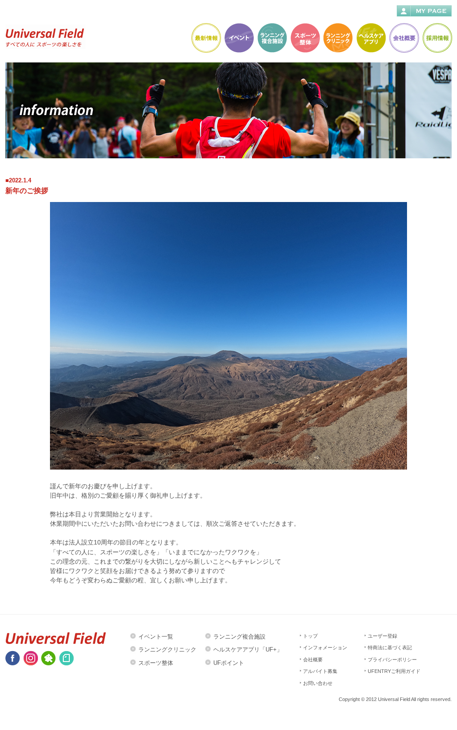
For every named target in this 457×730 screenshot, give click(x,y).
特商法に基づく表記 (390, 647)
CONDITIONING (304, 37)
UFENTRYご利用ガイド (394, 671)
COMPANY (403, 37)
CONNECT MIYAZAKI (271, 37)
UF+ (370, 37)
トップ (310, 636)
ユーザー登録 (382, 636)
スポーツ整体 (155, 663)
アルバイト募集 (320, 671)
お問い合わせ (317, 683)
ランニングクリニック (167, 649)
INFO (205, 37)
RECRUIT (436, 37)
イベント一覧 (155, 636)
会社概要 (313, 659)
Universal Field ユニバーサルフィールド (45, 37)
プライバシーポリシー (392, 659)
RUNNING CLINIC (337, 37)
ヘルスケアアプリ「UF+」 (248, 649)
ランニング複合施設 (239, 636)
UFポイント (228, 663)
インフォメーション (325, 647)
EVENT (238, 37)
